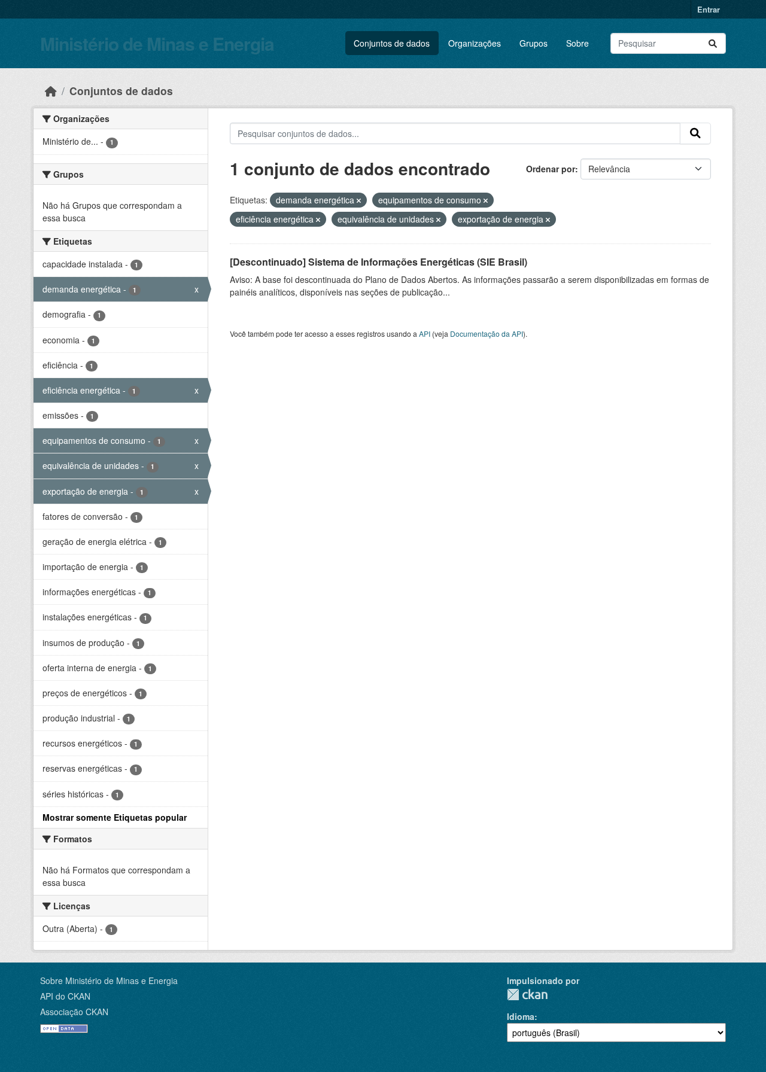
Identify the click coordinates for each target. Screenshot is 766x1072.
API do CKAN (65, 996)
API (424, 333)
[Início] (51, 90)
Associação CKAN (74, 1012)
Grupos (533, 43)
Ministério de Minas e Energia (157, 43)
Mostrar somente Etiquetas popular (114, 817)
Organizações (474, 43)
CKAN (527, 994)
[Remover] (359, 200)
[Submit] (713, 43)
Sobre (577, 43)
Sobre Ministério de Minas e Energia (109, 980)
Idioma (520, 1016)
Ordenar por (550, 169)
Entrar (708, 9)
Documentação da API (486, 333)
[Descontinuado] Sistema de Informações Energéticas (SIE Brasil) (378, 262)
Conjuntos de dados (392, 43)
